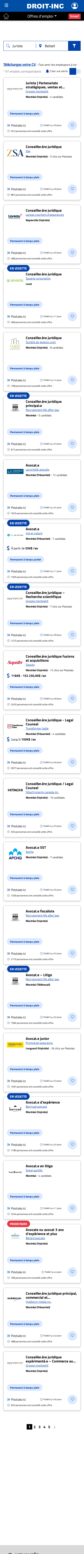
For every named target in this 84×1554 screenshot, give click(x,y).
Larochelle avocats (37, 469)
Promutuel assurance (39, 1043)
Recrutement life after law (42, 410)
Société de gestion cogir (41, 342)
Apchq (30, 851)
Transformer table (37, 728)
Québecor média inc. (39, 1301)
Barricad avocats (36, 1106)
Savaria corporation (38, 278)
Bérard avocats (35, 1238)
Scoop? (74, 16)
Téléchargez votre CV (19, 64)
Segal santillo (34, 1170)
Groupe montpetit (37, 91)
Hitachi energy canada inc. (42, 792)
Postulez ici (18, 125)
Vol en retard (34, 533)
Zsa (28, 151)
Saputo (30, 664)
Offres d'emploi (40, 16)
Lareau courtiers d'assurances (45, 214)
